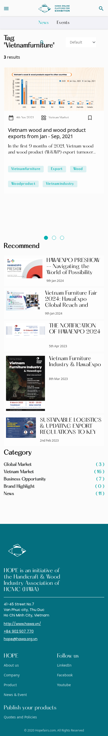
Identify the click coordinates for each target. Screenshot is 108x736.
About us (11, 665)
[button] (90, 119)
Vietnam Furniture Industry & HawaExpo (75, 362)
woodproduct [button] (23, 184)
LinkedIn (64, 665)
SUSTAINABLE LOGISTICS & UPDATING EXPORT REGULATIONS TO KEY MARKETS (70, 429)
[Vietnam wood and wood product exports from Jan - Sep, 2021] (54, 89)
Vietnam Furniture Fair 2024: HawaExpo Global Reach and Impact (71, 302)
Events (63, 23)
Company (12, 675)
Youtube (64, 684)
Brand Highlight (54, 486)
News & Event (15, 694)
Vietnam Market (59, 117)
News (43, 23)
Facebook (65, 675)
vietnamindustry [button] (60, 184)
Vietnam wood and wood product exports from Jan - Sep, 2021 (47, 133)
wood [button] (78, 169)
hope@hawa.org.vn (20, 639)
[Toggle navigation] (16, 8)
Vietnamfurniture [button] (25, 169)
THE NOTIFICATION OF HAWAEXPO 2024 (74, 329)
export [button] (57, 169)
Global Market (54, 464)
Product (10, 684)
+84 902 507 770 (19, 631)
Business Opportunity (54, 479)
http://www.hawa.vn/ (22, 624)
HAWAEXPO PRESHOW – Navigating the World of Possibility (73, 267)
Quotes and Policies (20, 717)
